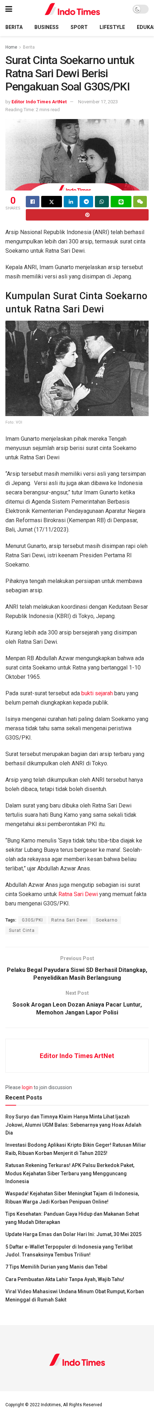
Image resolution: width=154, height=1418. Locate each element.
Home (11, 47)
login (27, 1087)
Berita (14, 27)
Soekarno (106, 920)
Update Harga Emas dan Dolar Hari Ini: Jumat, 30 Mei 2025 (73, 1234)
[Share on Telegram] (86, 201)
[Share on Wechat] (140, 201)
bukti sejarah (97, 693)
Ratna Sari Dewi (78, 894)
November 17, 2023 (98, 101)
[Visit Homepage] (72, 9)
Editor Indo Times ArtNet (39, 101)
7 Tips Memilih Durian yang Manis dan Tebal (56, 1267)
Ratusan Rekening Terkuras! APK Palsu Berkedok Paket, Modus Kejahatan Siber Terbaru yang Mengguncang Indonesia (69, 1173)
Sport (79, 27)
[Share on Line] (121, 201)
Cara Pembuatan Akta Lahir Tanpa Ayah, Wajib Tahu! (64, 1279)
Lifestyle (112, 27)
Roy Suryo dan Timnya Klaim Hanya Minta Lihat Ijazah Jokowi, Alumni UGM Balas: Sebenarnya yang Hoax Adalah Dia (73, 1125)
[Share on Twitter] (51, 201)
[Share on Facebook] (32, 201)
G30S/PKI (32, 920)
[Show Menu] (8, 9)
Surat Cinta (22, 930)
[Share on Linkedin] (70, 201)
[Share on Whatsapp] (102, 201)
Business (46, 27)
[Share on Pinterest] (87, 215)
